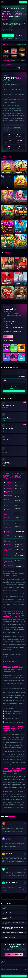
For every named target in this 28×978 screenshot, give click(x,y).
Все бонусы (19, 35)
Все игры (3, 158)
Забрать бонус (7, 35)
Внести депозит (14, 391)
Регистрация (23, 1)
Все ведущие (4, 254)
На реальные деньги (9, 340)
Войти (15, 1)
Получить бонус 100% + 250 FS (14, 954)
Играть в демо (8, 336)
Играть (20, 973)
